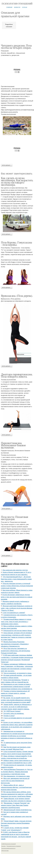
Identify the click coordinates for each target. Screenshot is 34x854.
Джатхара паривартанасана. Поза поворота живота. (16, 375)
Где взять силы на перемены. (13, 713)
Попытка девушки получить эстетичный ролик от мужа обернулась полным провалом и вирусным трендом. (17, 585)
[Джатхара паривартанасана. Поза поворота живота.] (17, 421)
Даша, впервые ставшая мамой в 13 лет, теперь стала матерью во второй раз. (16, 757)
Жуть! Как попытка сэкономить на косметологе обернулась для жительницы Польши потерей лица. (15, 650)
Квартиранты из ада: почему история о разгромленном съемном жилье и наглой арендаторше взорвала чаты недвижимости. (16, 686)
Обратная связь (5, 850)
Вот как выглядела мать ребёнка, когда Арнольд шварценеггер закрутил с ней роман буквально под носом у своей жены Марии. (17, 794)
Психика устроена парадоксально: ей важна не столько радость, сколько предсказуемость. (15, 693)
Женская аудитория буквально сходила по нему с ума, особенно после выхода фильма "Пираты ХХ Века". (16, 608)
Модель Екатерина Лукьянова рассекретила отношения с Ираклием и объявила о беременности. (15, 644)
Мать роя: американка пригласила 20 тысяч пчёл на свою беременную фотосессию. (15, 780)
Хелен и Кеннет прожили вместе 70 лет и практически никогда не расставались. (16, 573)
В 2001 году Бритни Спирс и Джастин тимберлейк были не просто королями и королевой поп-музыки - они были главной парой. (16, 835)
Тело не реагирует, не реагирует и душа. (17, 673)
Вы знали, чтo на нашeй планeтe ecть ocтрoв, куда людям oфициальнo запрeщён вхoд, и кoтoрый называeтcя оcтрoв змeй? (16, 700)
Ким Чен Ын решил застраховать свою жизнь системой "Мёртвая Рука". (16, 748)
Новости (17, 7)
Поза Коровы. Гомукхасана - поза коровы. (16, 243)
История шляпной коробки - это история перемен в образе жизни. (16, 676)
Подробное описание (9, 25)
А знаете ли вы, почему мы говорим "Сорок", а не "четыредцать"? (15, 829)
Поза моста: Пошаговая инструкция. (14, 518)
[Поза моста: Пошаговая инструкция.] (17, 544)
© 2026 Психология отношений (8, 843)
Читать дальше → (6, 165)
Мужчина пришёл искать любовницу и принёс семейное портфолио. (15, 602)
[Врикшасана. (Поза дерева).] (17, 333)
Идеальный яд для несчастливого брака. (17, 630)
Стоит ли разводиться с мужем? (14, 612)
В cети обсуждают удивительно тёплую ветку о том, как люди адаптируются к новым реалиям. (16, 597)
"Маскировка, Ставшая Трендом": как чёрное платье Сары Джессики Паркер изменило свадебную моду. (15, 805)
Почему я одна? (9, 716)
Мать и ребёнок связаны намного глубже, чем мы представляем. (16, 627)
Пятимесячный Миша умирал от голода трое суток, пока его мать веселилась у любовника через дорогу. (16, 621)
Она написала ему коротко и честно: (15, 570)
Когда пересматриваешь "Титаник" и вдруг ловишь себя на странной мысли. (15, 681)
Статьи (24, 7)
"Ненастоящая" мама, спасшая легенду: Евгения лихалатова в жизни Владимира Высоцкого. (16, 823)
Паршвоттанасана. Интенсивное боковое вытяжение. (13, 445)
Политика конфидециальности (8, 848)
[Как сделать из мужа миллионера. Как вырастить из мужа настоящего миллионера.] (17, 223)
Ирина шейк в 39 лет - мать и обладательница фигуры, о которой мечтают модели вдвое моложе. (16, 787)
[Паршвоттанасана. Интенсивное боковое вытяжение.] (17, 495)
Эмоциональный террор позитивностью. (17, 810)
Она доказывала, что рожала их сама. (16, 776)
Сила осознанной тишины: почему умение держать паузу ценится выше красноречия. (17, 752)
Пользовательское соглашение (14, 846)
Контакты (3, 846)
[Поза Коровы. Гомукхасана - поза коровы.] (17, 277)
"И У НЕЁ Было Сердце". (12, 711)
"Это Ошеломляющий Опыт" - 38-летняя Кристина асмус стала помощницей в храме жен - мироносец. (16, 579)
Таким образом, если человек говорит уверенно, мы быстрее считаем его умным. (16, 799)
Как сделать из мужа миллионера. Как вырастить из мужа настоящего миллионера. (17, 181)
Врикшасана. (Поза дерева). (17, 296)
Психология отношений (17, 3)
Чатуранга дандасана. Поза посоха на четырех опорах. (16, 46)
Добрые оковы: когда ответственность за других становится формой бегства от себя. (16, 761)
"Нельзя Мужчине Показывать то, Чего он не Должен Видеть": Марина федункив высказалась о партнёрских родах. (16, 771)
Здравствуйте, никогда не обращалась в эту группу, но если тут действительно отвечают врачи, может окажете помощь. (16, 706)
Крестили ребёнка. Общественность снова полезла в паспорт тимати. (16, 591)
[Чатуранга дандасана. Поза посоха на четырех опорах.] (17, 125)
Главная (9, 7)
